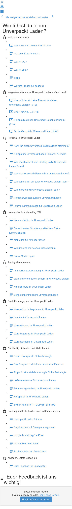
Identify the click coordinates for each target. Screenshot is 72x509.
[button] (2, 3)
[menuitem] (2, 7)
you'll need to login (49, 495)
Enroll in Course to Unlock (36, 499)
